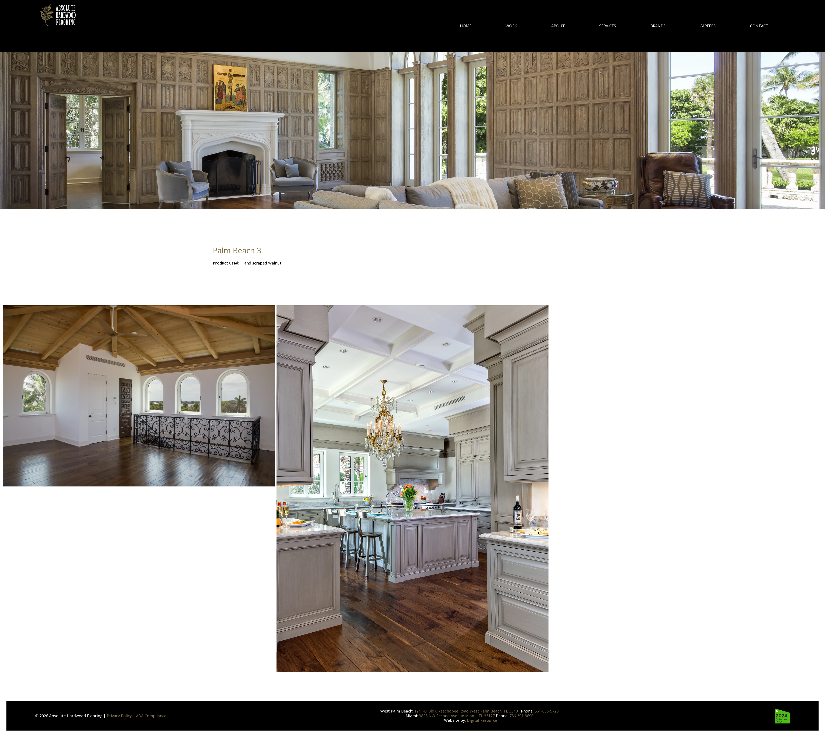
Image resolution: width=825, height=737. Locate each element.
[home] (58, 15)
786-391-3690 (521, 715)
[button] (658, 26)
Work (511, 25)
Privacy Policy (119, 715)
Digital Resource (482, 720)
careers (708, 25)
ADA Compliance (151, 715)
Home (465, 25)
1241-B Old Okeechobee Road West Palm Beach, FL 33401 (467, 711)
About (558, 25)
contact (759, 25)
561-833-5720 (547, 711)
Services (607, 25)
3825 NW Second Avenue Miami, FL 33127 (457, 715)
